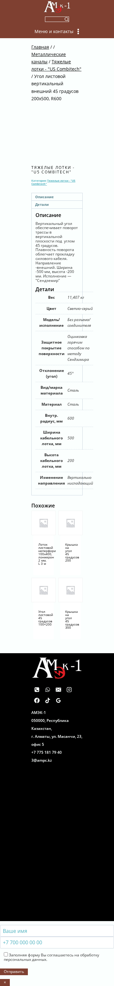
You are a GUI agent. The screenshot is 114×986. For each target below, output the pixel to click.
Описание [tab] (44, 196)
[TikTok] (47, 700)
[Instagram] (69, 689)
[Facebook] (36, 700)
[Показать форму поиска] (57, 19)
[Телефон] (36, 689)
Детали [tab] (42, 204)
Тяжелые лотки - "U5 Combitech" (53, 170)
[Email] (58, 689)
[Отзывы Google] (58, 700)
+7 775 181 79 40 (46, 752)
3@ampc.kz (41, 760)
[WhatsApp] (47, 689)
